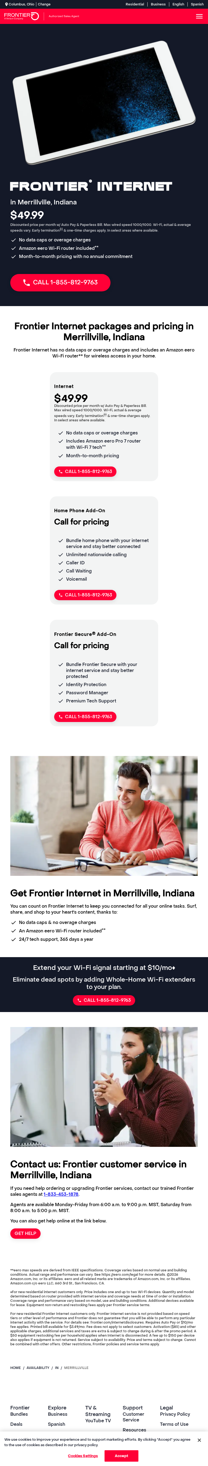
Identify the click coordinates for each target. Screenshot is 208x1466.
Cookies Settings (83, 1455)
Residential (135, 4)
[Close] (199, 1440)
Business (158, 4)
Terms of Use (174, 1424)
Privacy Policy (175, 1414)
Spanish (197, 4)
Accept (121, 1455)
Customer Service (133, 1417)
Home (15, 1368)
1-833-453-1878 (61, 1194)
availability (38, 1368)
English (178, 4)
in (56, 1368)
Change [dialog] (44, 4)
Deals (16, 1424)
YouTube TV (98, 1421)
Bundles (19, 1414)
